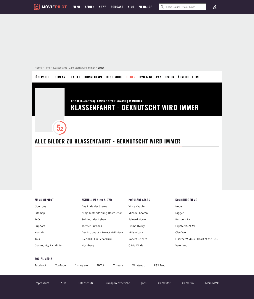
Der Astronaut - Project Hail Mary (102, 232)
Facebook (40, 265)
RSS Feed (159, 265)
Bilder (131, 77)
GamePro (188, 283)
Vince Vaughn (137, 206)
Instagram (81, 265)
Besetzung (114, 77)
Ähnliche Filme (189, 77)
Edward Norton (137, 219)
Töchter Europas (92, 226)
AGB (63, 283)
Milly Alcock (135, 232)
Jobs (144, 283)
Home (38, 67)
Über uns (40, 206)
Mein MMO (212, 283)
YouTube (60, 265)
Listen (169, 77)
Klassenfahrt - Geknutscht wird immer (74, 67)
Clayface (180, 232)
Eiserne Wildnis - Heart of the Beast (197, 239)
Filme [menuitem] (77, 6)
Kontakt (39, 232)
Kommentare (93, 77)
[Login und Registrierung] (214, 7)
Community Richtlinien (49, 245)
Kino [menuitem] (131, 6)
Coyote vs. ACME (185, 226)
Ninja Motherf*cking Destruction (102, 213)
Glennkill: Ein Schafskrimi (97, 239)
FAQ (37, 219)
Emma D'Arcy (136, 226)
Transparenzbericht (117, 283)
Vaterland (181, 245)
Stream (60, 77)
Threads (118, 265)
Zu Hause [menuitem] (145, 6)
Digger (179, 213)
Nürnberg (88, 245)
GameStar (164, 283)
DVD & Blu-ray (150, 77)
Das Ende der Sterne (94, 206)
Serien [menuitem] (89, 6)
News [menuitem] (102, 6)
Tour (37, 239)
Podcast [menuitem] (117, 6)
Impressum (42, 283)
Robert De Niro (137, 239)
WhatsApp (138, 265)
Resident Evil (183, 219)
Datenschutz (85, 283)
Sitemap (40, 213)
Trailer (75, 77)
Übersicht (43, 77)
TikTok (100, 265)
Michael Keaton (138, 213)
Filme (47, 67)
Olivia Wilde (135, 245)
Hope (178, 206)
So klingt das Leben (94, 219)
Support (40, 226)
